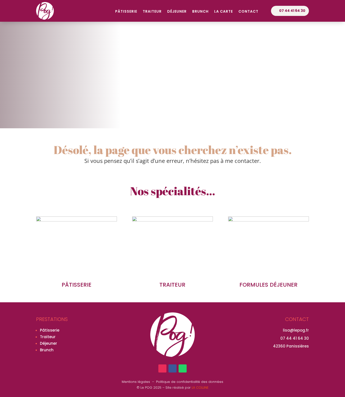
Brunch (200, 12)
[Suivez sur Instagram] (162, 368)
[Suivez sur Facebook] (172, 368)
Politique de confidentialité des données (189, 381)
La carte (223, 12)
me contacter (242, 160)
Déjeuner (177, 12)
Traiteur (152, 12)
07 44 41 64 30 (292, 10)
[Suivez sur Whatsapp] (183, 368)
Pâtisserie (126, 12)
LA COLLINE (200, 387)
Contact (248, 12)
